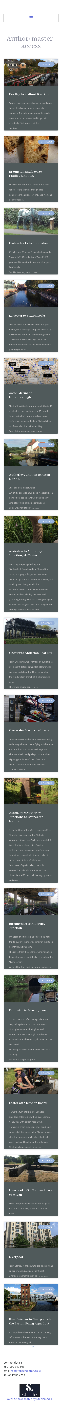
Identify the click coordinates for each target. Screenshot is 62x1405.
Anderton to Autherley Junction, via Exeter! (25, 553)
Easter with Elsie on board (28, 1103)
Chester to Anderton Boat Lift (30, 653)
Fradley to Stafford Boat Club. (30, 94)
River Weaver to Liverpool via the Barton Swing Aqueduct (30, 1321)
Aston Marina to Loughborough (20, 395)
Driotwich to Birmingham (27, 1010)
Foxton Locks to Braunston (28, 243)
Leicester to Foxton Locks (27, 316)
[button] (31, 17)
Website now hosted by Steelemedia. (30, 1399)
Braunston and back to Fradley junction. (25, 174)
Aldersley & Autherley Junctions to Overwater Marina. (26, 817)
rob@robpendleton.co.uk (26, 1371)
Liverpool (16, 1257)
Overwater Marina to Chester (30, 730)
